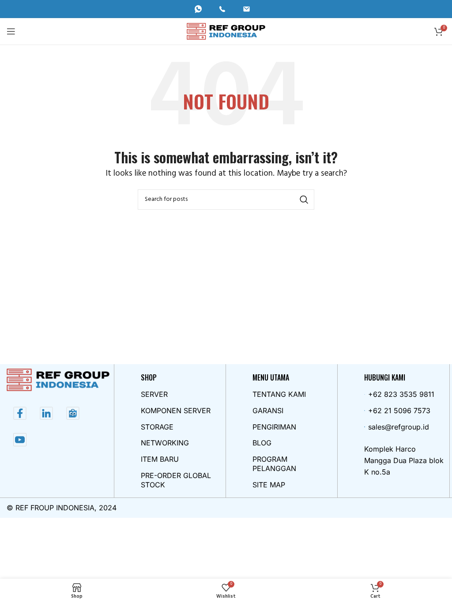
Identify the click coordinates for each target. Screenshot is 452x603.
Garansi (267, 410)
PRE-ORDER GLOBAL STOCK (176, 480)
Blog (261, 442)
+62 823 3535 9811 (401, 394)
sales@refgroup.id (398, 426)
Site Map (268, 484)
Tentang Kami (279, 394)
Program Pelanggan (274, 464)
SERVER (154, 394)
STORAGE (157, 426)
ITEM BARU (160, 459)
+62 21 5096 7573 (399, 410)
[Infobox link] (202, 9)
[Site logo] (226, 31)
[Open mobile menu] (11, 31)
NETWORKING (165, 442)
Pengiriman (274, 426)
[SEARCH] (304, 199)
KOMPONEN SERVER (176, 410)
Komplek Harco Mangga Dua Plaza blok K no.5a (404, 460)
